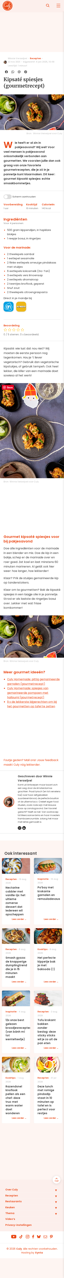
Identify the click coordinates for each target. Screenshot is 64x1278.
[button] (53, 1190)
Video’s (10, 1219)
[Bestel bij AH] (9, 307)
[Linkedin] (24, 828)
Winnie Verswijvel (17, 58)
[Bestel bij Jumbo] (21, 307)
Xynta (39, 1252)
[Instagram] (19, 828)
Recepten (35, 58)
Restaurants (13, 1201)
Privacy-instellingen (18, 1225)
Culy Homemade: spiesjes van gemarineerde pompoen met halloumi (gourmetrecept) (27, 692)
